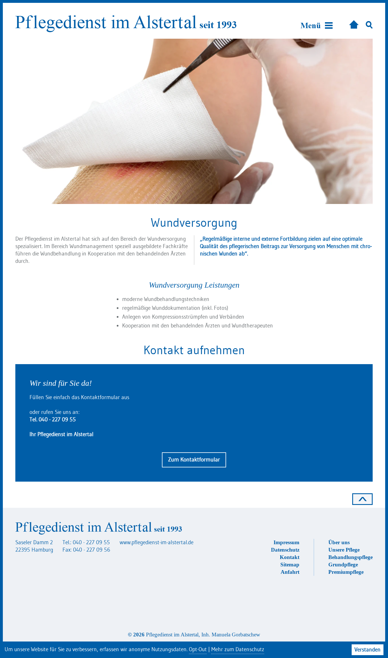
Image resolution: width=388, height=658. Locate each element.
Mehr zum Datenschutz (237, 649)
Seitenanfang (362, 499)
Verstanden (367, 649)
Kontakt (289, 557)
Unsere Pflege (344, 550)
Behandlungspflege (350, 557)
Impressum (286, 542)
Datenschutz (285, 550)
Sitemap (289, 565)
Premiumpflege (346, 572)
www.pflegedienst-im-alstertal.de (156, 542)
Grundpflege (343, 565)
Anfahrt (290, 572)
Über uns (339, 542)
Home (354, 23)
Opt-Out (198, 649)
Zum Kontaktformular (194, 459)
